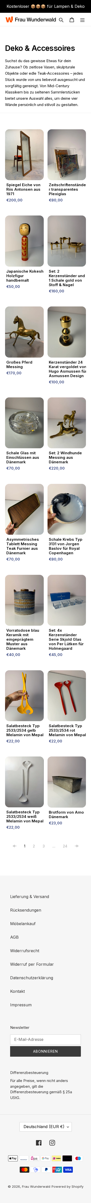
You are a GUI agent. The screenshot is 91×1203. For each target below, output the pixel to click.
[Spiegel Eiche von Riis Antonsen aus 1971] (24, 156)
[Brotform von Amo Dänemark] (67, 783)
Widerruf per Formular (32, 964)
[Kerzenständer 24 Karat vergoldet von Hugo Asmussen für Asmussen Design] (67, 333)
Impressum (21, 1004)
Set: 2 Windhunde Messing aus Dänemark (65, 457)
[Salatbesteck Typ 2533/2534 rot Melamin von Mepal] (67, 697)
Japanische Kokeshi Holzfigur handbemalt (25, 276)
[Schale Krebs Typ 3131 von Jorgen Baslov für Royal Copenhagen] (67, 510)
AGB (14, 937)
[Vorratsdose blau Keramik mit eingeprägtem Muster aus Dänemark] (24, 601)
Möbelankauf (23, 923)
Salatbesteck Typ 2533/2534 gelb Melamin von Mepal (24, 730)
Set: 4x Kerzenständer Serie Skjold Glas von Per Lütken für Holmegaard (66, 639)
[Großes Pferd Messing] (24, 333)
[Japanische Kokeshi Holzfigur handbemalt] (24, 242)
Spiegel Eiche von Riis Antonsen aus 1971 (23, 189)
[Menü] (82, 19)
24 (65, 846)
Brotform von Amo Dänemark (66, 814)
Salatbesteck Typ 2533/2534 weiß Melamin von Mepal (24, 816)
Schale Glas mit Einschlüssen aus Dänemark (22, 457)
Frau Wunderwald (36, 1186)
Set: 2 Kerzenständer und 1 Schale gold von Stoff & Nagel (67, 278)
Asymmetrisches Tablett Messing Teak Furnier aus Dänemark (22, 546)
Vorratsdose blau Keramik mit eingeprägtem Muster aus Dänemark (22, 639)
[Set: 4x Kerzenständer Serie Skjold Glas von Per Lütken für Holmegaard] (67, 601)
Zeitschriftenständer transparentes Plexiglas (67, 189)
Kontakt (17, 991)
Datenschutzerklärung (31, 977)
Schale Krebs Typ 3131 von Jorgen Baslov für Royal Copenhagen (65, 546)
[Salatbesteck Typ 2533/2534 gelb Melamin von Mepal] (24, 697)
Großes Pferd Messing (19, 364)
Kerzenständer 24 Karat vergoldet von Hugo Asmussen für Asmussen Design (68, 369)
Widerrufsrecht (24, 950)
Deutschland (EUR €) (44, 1126)
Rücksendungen (25, 910)
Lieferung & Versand (29, 896)
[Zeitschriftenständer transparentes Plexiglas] (67, 156)
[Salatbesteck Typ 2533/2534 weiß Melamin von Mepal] (24, 783)
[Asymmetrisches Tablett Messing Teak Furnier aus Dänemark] (24, 510)
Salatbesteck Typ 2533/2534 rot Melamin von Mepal (67, 730)
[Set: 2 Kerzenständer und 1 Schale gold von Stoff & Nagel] (67, 242)
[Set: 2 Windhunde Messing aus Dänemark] (67, 424)
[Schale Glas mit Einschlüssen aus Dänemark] (24, 424)
